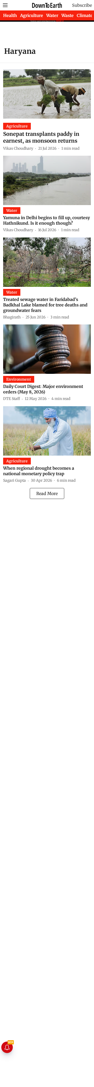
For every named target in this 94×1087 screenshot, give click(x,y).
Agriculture (31, 15)
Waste (67, 15)
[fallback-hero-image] (47, 94)
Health (10, 15)
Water (52, 15)
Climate (85, 15)
